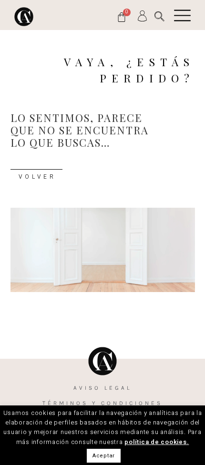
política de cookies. (156, 441)
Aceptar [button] (103, 456)
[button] (159, 16)
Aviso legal (102, 387)
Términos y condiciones (102, 403)
